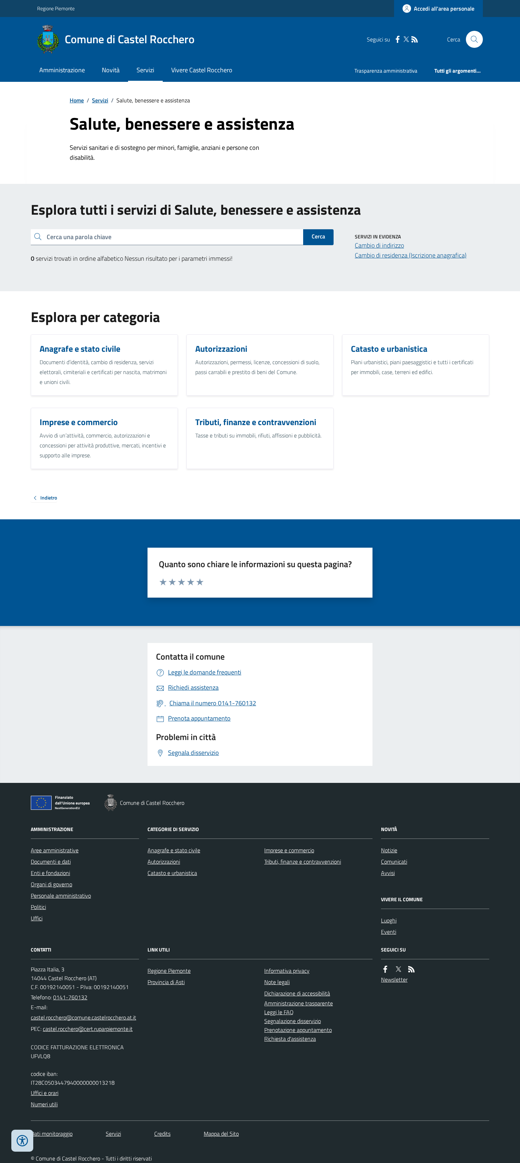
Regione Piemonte (56, 8)
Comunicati (394, 861)
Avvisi (388, 873)
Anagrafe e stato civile (174, 850)
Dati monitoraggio (52, 1133)
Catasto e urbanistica (172, 873)
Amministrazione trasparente (298, 1003)
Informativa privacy (287, 970)
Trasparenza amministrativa (385, 71)
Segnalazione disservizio (292, 1021)
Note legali (277, 982)
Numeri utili (44, 1104)
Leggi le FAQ (279, 1012)
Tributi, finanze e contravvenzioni (302, 861)
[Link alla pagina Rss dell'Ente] (411, 969)
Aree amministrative (55, 850)
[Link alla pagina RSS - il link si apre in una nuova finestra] (414, 39)
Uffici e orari (44, 1093)
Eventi (388, 931)
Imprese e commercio (289, 850)
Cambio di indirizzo (379, 245)
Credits (162, 1133)
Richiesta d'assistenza (290, 1038)
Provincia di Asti (166, 982)
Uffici (36, 918)
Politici (38, 907)
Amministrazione (62, 70)
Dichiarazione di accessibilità (297, 993)
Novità (111, 70)
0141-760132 (70, 997)
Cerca (318, 236)
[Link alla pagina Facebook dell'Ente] (385, 969)
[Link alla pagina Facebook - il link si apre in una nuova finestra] (397, 39)
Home (77, 100)
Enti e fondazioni (50, 873)
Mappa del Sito (221, 1133)
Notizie (389, 850)
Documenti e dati (51, 861)
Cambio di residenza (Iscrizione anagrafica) (411, 255)
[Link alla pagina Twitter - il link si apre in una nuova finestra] (406, 39)
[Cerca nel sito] (471, 39)
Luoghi (389, 920)
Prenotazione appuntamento (298, 1030)
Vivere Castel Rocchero (201, 70)
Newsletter (394, 979)
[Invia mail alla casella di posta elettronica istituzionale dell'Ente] (83, 1017)
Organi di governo (51, 884)
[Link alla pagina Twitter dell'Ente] (398, 969)
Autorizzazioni (164, 861)
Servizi (145, 70)
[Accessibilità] (22, 1140)
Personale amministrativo (61, 895)
